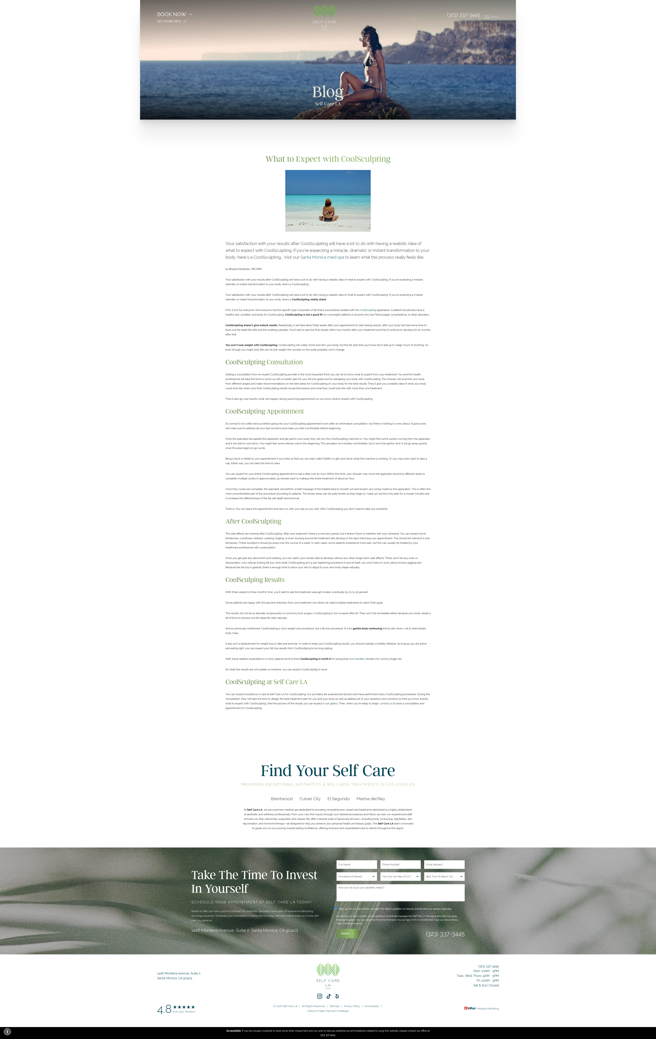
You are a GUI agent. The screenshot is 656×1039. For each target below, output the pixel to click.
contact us (386, 703)
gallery (334, 703)
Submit (345, 933)
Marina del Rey (371, 798)
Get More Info (169, 21)
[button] (7, 1032)
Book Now (171, 14)
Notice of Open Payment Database (328, 1010)
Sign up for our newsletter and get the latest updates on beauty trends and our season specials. (395, 908)
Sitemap (334, 1006)
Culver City (310, 798)
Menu (495, 17)
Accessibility (372, 1006)
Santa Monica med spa (322, 257)
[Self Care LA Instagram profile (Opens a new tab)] (319, 996)
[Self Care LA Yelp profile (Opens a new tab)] (337, 996)
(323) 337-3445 (463, 15)
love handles (356, 658)
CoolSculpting (368, 310)
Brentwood (282, 798)
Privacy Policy (352, 1006)
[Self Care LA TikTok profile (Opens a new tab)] (328, 996)
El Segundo (338, 798)
